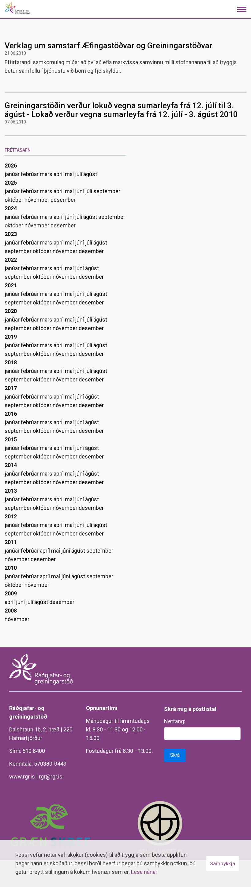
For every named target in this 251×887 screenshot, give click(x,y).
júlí (79, 174)
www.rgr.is (22, 776)
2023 (11, 234)
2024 (11, 208)
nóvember (37, 200)
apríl (59, 174)
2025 (11, 182)
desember (63, 200)
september (106, 191)
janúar (13, 174)
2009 (11, 593)
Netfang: (174, 721)
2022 (11, 259)
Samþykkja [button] (222, 863)
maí (70, 174)
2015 (11, 439)
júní (80, 191)
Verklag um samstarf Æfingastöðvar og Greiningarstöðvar (108, 45)
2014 (11, 465)
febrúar (30, 174)
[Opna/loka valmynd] (241, 9)
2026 (11, 165)
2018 (11, 362)
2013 (11, 491)
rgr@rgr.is (50, 776)
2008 (11, 610)
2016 (11, 413)
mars (47, 174)
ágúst (90, 174)
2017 (11, 388)
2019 (11, 336)
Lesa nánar (144, 872)
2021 (11, 285)
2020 (11, 311)
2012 (11, 516)
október (14, 200)
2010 (11, 568)
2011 (11, 542)
